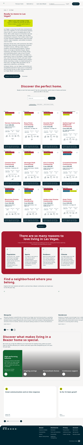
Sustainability (42, 432)
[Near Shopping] (18, 136)
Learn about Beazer (41, 4)
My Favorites (75, 432)
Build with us (30, 4)
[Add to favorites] (19, 113)
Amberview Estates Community (50, 200)
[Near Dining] (12, 139)
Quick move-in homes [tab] (48, 104)
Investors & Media (43, 429)
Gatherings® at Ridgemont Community (69, 124)
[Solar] (7, 136)
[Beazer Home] (8, 4)
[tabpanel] (41, 168)
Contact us (76, 4)
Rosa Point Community (28, 124)
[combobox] (37, 98)
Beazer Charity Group (44, 436)
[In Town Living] (57, 136)
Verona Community (12, 123)
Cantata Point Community (10, 163)
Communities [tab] (32, 104)
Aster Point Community (67, 200)
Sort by (29, 95)
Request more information (12, 76)
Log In (67, 4)
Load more (41, 226)
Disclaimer (25, 76)
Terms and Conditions (56, 432)
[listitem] (30, 402)
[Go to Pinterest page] (16, 429)
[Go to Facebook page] (4, 429)
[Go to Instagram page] (6, 429)
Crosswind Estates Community (70, 163)
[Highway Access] (32, 139)
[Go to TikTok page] (8, 429)
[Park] (12, 179)
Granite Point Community (48, 124)
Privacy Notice (66, 429)
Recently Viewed (76, 434)
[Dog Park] (51, 139)
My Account (75, 429)
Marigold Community (28, 200)
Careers (41, 434)
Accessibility (53, 434)
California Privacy (67, 432)
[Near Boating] (12, 136)
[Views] (9, 136)
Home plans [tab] (39, 104)
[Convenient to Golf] (76, 139)
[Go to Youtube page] (13, 429)
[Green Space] (67, 139)
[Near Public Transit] (37, 136)
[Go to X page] (11, 429)
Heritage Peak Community (29, 163)
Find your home (19, 4)
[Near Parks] (15, 136)
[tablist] (41, 104)
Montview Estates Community (12, 200)
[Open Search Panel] (49, 3)
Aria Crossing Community (48, 163)
